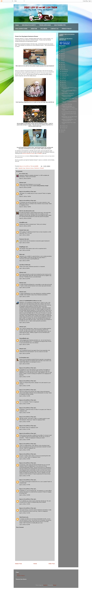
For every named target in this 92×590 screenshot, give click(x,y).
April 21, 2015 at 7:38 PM (24, 495)
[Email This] (44, 166)
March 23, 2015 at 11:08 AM (25, 187)
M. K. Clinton (22, 173)
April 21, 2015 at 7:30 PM (24, 458)
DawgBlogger (22, 246)
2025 (62, 49)
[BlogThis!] (45, 166)
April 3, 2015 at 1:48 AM (24, 235)
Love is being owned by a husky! (41, 185)
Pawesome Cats (22, 239)
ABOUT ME (34, 28)
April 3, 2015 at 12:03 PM (24, 250)
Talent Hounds (22, 517)
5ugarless (45, 585)
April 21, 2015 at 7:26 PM (24, 421)
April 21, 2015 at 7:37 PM (24, 475)
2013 (62, 131)
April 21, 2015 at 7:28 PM (24, 439)
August (63, 76)
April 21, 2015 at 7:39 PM (24, 504)
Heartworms (36, 168)
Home (17, 25)
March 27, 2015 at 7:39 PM (25, 206)
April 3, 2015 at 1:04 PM (24, 260)
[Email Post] (41, 166)
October (64, 73)
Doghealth (20, 168)
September (64, 75)
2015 (62, 68)
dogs (24, 168)
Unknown (21, 182)
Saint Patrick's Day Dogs (67, 104)
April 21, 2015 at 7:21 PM (24, 376)
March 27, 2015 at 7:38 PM (25, 196)
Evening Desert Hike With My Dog (69, 111)
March (63, 86)
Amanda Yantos (22, 230)
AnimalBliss (22, 222)
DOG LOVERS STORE (21, 28)
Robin (20, 254)
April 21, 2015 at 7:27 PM (24, 429)
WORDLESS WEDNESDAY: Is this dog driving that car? (69, 120)
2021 (62, 57)
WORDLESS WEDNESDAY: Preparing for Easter (67, 96)
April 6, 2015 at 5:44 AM (24, 363)
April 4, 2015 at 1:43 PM (24, 296)
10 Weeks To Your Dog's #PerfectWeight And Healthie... (68, 106)
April (63, 84)
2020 (62, 58)
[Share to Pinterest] (49, 166)
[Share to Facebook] (48, 166)
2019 (62, 60)
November (64, 71)
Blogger (54, 585)
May (63, 82)
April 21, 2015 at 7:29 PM (24, 449)
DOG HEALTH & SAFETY (29, 25)
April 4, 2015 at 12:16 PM (24, 287)
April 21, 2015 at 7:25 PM (24, 412)
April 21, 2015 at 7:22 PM (24, 385)
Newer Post (18, 563)
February (64, 125)
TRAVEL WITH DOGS (45, 25)
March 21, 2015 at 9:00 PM (25, 178)
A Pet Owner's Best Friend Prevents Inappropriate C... (69, 88)
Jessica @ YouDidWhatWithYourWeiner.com (29, 300)
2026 (62, 47)
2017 (62, 64)
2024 (62, 51)
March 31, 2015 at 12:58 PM (25, 218)
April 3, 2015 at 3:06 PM (24, 268)
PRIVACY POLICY (67, 28)
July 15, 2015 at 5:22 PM (24, 524)
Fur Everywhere (22, 357)
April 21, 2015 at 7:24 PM (24, 396)
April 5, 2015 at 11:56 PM (24, 353)
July (63, 78)
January (64, 127)
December (64, 69)
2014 (62, 130)
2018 (62, 62)
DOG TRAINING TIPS (60, 25)
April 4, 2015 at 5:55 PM (24, 334)
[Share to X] (46, 166)
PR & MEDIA (43, 28)
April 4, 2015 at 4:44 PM (24, 322)
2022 (62, 55)
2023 (62, 53)
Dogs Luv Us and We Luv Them (26, 191)
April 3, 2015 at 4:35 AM (24, 242)
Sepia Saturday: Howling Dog (68, 93)
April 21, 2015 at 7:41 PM (24, 513)
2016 (62, 66)
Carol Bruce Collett (23, 264)
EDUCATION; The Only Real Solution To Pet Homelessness (69, 117)
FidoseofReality (22, 338)
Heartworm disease (30, 168)
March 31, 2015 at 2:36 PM (25, 226)
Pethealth (42, 168)
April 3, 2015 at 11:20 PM (24, 278)
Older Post (52, 563)
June (63, 80)
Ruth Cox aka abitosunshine (25, 210)
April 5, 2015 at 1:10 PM (24, 344)
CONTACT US (54, 28)
